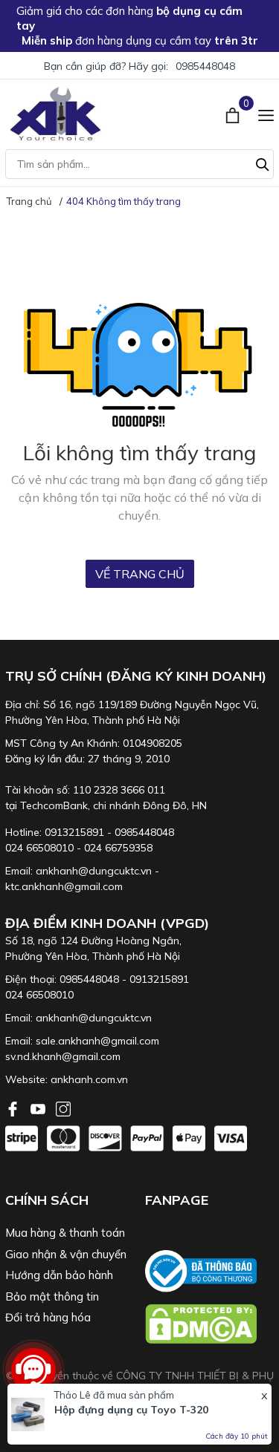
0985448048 (205, 66)
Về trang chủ (140, 573)
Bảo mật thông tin (52, 1296)
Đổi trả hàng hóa (48, 1317)
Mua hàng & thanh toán (65, 1233)
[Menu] (266, 113)
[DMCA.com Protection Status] (210, 1324)
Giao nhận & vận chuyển (65, 1254)
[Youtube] (39, 1107)
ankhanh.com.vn (89, 1079)
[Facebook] (14, 1107)
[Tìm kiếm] (262, 162)
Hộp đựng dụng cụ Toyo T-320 (131, 1409)
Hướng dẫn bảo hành (59, 1275)
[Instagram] (63, 1107)
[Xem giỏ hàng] (234, 113)
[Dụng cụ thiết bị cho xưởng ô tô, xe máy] (55, 114)
